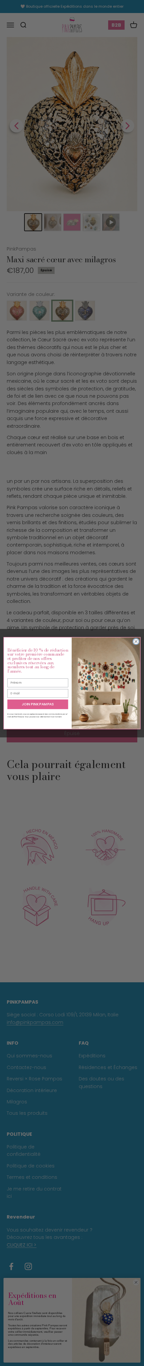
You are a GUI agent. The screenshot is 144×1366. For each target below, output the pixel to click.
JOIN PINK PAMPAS (38, 704)
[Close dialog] (136, 641)
